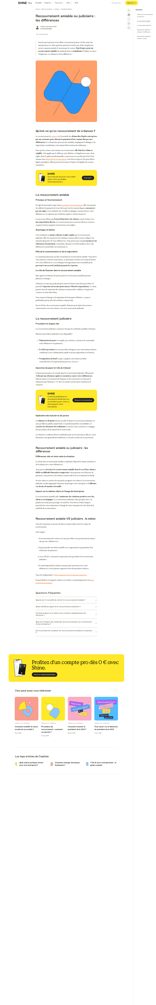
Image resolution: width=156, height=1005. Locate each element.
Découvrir (130, 3)
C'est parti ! (88, 178)
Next (121, 717)
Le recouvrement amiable (143, 21)
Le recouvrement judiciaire (144, 25)
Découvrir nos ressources (83, 400)
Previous (12, 717)
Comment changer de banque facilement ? (67, 764)
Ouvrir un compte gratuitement (44, 674)
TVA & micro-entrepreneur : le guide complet (103, 764)
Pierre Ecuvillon (47, 28)
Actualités (38, 3)
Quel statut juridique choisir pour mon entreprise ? (31, 764)
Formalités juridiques (22, 723)
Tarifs (76, 3)
